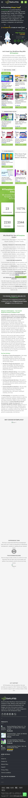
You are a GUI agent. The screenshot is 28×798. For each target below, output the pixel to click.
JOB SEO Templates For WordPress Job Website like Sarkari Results (7, 140)
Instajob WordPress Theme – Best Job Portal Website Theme (20, 122)
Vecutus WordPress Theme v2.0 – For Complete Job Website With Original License (7, 84)
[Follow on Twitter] (7, 714)
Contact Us (4, 761)
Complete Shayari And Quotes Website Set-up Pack (20, 178)
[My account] (25, 2)
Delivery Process (16, 793)
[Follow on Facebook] (2, 714)
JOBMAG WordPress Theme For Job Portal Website (20, 84)
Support (3, 767)
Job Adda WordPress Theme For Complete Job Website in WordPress (6, 123)
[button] (2, 2)
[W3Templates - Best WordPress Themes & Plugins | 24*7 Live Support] (12, 2)
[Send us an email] (10, 714)
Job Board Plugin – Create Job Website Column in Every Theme (7, 178)
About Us (3, 758)
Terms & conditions (6, 772)
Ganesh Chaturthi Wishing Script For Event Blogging (7, 162)
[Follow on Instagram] (5, 714)
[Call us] (15, 714)
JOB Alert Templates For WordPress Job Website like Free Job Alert (20, 140)
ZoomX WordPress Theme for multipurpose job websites (20, 102)
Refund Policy (4, 764)
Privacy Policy (4, 769)
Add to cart (7, 89)
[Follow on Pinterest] (12, 714)
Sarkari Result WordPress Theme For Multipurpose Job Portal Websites (7, 102)
